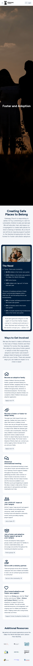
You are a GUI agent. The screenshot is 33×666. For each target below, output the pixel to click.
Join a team (9, 521)
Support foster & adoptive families (16, 616)
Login (29, 3)
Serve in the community (12, 578)
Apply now (8, 400)
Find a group (9, 552)
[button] (2, 2)
